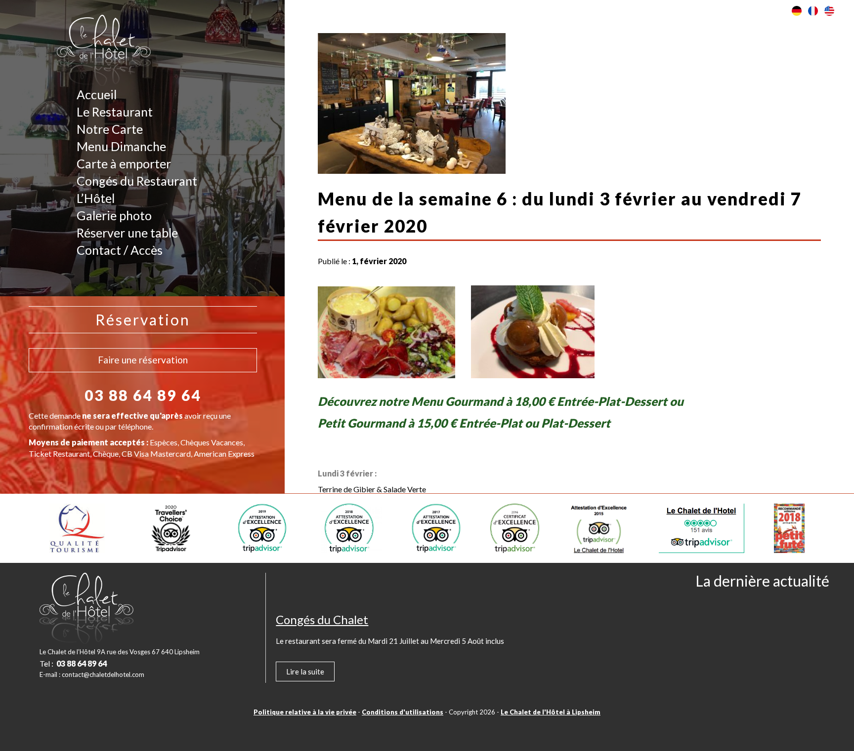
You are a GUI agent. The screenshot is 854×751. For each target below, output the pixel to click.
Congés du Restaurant (137, 180)
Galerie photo (114, 215)
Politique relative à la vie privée (305, 712)
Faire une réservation (143, 359)
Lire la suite (305, 671)
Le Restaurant (115, 111)
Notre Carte (110, 128)
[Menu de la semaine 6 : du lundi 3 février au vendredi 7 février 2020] (412, 167)
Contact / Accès (120, 249)
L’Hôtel (96, 198)
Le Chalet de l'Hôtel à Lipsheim (550, 712)
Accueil (97, 94)
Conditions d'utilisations (402, 712)
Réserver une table (127, 232)
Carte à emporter (124, 163)
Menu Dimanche (121, 146)
